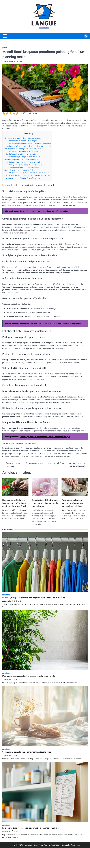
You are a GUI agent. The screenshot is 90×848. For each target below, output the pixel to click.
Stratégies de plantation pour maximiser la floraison (23, 148)
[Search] (86, 36)
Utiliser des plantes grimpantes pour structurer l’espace (28, 175)
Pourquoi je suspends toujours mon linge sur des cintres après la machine (33, 597)
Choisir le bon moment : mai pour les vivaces (24, 151)
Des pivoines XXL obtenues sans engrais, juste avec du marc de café (45, 503)
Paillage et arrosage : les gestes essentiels (23, 162)
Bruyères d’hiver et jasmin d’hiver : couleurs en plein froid (28, 146)
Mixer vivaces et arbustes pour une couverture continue (28, 172)
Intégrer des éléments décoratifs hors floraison (25, 178)
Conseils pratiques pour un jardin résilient (19, 170)
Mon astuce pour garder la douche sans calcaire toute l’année (28, 676)
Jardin (4, 48)
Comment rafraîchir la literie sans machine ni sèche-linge (26, 751)
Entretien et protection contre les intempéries (21, 159)
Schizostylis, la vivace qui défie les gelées (22, 140)
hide (30, 134)
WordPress (75, 844)
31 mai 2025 (18, 831)
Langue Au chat (31, 844)
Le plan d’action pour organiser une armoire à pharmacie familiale (30, 827)
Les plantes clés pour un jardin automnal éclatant (22, 138)
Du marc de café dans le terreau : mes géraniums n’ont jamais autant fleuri (14, 503)
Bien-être (6, 595)
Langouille (7, 61)
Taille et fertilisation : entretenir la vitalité (22, 167)
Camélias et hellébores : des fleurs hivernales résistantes (28, 143)
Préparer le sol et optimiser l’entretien (21, 154)
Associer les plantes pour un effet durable (23, 156)
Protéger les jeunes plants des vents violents (24, 164)
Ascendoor (55, 844)
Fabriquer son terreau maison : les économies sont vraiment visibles (72, 503)
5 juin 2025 (17, 601)
